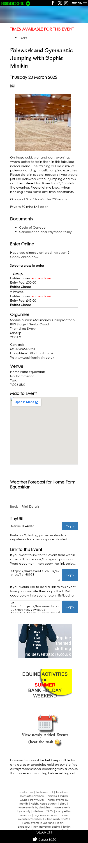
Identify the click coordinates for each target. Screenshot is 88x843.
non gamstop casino (46, 827)
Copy (70, 526)
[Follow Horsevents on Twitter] (60, 4)
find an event (44, 792)
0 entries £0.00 (47, 839)
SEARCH (44, 832)
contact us (26, 792)
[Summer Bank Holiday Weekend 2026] (45, 701)
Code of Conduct (33, 227)
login (60, 823)
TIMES (23, 38)
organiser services (45, 815)
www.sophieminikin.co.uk (34, 357)
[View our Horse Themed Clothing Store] (45, 656)
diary (63, 803)
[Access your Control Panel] (27, 3)
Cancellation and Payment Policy (45, 232)
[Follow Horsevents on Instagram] (66, 4)
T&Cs (49, 811)
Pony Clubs (37, 800)
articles (52, 796)
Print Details (30, 506)
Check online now (24, 257)
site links (38, 811)
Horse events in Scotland (38, 823)
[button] (43, 122)
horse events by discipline (34, 807)
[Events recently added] (45, 746)
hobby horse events (44, 803)
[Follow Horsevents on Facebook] (52, 4)
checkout (24, 827)
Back (14, 506)
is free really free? (56, 819)
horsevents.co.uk (12, 3)
